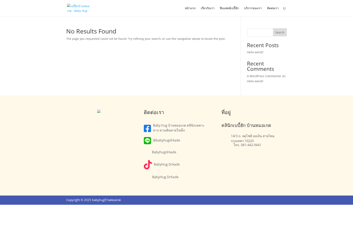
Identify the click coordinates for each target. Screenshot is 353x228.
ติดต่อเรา (273, 8)
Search (280, 32)
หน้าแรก (190, 8)
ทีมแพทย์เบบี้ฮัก (229, 8)
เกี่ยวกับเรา (207, 8)
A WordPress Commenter (264, 76)
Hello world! (255, 52)
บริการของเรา (253, 8)
